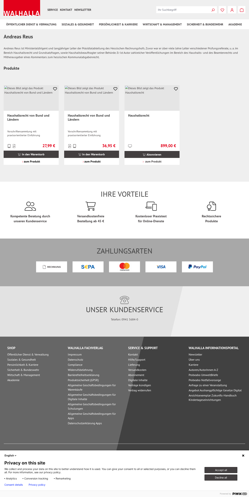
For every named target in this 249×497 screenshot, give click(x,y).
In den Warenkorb (32, 154)
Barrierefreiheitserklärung (83, 375)
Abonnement (136, 375)
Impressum (75, 354)
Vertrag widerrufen (139, 390)
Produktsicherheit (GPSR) (83, 380)
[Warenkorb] (241, 9)
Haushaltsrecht (138, 116)
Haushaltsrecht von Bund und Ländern (28, 118)
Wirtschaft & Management (23, 375)
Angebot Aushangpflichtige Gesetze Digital (215, 390)
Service (52, 10)
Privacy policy (37, 484)
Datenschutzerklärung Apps (85, 423)
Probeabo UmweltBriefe (203, 375)
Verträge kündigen (139, 385)
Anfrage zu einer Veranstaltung (208, 385)
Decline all (221, 477)
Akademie (13, 380)
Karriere (193, 364)
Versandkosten (137, 370)
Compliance (75, 364)
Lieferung (134, 364)
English (9, 455)
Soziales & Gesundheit (21, 359)
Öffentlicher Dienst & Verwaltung (28, 354)
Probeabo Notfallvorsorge (205, 380)
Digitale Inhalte (137, 380)
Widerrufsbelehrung (80, 370)
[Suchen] (213, 9)
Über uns (194, 359)
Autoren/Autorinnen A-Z (203, 370)
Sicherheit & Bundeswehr (23, 370)
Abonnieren (153, 154)
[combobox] (182, 9)
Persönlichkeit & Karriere (22, 364)
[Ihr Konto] (232, 9)
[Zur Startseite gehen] (22, 8)
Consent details (13, 484)
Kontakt (66, 10)
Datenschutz (75, 359)
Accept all (221, 470)
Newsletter (82, 10)
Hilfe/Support (136, 359)
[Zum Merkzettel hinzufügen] (55, 88)
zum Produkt (31, 161)
